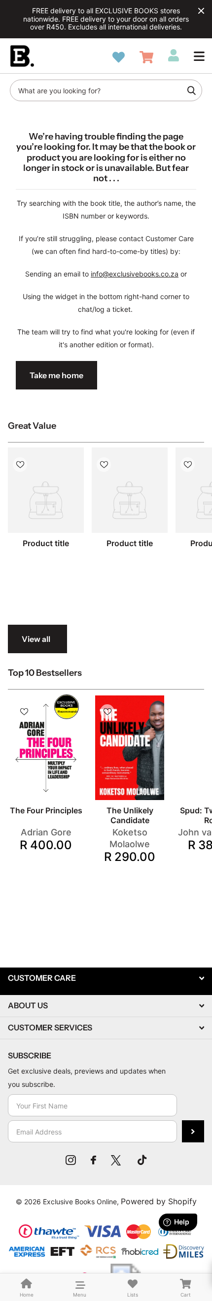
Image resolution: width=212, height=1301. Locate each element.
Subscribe (193, 1131)
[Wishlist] (118, 57)
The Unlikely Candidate (129, 815)
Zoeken (191, 90)
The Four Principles (46, 810)
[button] (199, 56)
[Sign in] (173, 55)
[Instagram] (71, 1160)
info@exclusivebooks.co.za (134, 274)
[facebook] (93, 1160)
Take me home (56, 375)
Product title (46, 543)
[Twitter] (117, 1160)
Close (201, 11)
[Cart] (146, 57)
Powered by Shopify (159, 1201)
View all (36, 639)
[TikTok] (142, 1160)
